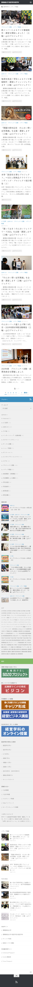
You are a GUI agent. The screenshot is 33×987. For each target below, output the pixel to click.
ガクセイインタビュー (10, 440)
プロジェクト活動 (6, 27)
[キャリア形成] (15, 709)
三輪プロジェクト (6, 52)
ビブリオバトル (23, 622)
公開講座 (15, 631)
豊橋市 (9, 651)
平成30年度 (8, 640)
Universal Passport (9, 953)
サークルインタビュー (7, 622)
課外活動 (11, 649)
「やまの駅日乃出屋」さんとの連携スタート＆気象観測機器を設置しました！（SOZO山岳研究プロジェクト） (20, 570)
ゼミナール (6, 452)
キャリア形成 (13, 620)
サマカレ (28, 620)
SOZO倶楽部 (7, 957)
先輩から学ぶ (7, 767)
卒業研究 (20, 631)
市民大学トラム (17, 636)
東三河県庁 (15, 645)
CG (12, 613)
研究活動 (6, 495)
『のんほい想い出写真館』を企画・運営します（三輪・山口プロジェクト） (16, 280)
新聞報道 (3, 642)
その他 (5, 431)
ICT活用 (3, 221)
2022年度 (18, 611)
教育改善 (6, 491)
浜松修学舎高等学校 (23, 645)
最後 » (26, 392)
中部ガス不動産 (5, 631)
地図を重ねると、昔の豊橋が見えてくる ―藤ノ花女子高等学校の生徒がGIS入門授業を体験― (20, 528)
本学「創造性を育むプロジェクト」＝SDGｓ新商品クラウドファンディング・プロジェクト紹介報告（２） (16, 179)
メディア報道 (17, 27)
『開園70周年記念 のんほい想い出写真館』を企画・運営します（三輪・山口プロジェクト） (16, 130)
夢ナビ (3, 633)
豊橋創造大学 (7, 930)
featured (5, 418)
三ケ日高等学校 (27, 629)
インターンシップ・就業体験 (12, 435)
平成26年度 (13, 638)
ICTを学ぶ (6, 754)
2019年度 (3, 611)
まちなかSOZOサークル (23, 615)
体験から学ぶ (7, 762)
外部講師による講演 (9, 478)
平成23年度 (24, 636)
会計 (11, 631)
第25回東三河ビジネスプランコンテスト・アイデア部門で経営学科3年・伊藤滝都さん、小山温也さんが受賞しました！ (20, 905)
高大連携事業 (19, 654)
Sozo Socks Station (23, 613)
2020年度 (8, 611)
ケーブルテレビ (22, 620)
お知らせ (4, 74)
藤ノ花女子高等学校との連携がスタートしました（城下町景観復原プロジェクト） (20, 884)
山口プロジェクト (17, 52)
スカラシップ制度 (8, 799)
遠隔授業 (12, 654)
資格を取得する (8, 775)
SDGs (17, 613)
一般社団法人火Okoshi (17, 629)
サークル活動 (7, 444)
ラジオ (28, 626)
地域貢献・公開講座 (9, 474)
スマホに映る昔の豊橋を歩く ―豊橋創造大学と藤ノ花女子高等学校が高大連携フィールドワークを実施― (20, 549)
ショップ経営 (7, 448)
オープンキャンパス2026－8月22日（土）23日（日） (21, 508)
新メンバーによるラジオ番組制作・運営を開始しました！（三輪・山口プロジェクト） (15, 32)
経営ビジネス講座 (9, 647)
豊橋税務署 (24, 651)
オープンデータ (25, 617)
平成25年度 (7, 638)
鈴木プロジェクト (6, 199)
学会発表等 (22, 633)
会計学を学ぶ (7, 750)
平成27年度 (19, 638)
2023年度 (23, 611)
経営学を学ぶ (7, 745)
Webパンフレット (8, 803)
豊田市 (8, 654)
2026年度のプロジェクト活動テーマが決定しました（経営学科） (20, 599)
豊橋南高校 (24, 649)
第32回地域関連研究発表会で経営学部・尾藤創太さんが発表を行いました (20, 894)
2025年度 (3, 613)
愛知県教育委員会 (16, 640)
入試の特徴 (6, 794)
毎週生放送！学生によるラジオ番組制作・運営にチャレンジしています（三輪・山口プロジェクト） (16, 81)
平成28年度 (25, 638)
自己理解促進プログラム (20, 647)
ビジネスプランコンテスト (11, 457)
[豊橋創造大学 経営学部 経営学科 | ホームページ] (13, 2)
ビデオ (5, 461)
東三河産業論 (7, 645)
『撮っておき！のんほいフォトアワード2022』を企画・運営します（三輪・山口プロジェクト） (16, 231)
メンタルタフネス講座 (20, 626)
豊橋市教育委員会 (16, 651)
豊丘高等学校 (17, 649)
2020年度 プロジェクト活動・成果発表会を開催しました (16, 370)
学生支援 (6, 482)
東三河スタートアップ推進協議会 (15, 642)
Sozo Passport (7, 961)
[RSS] (30, 399)
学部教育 (6, 486)
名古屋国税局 (26, 631)
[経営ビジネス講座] (15, 718)
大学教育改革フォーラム (11, 633)
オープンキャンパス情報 (10, 807)
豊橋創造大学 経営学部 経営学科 (13, 934)
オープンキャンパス (15, 617)
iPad (14, 613)
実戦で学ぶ (6, 758)
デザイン (16, 622)
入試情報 (6, 790)
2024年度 (28, 611)
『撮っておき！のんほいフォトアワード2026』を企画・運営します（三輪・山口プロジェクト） (20, 518)
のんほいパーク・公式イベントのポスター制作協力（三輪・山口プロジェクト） (20, 916)
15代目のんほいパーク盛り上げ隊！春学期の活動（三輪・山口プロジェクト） (20, 538)
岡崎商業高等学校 (7, 636)
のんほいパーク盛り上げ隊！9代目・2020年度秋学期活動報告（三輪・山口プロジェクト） (16, 327)
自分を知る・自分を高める (11, 771)
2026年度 (8, 613)
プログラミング (24, 624)
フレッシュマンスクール (13, 624)
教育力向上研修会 (26, 640)
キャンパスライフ (8, 779)
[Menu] (30, 2)
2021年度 (13, 611)
